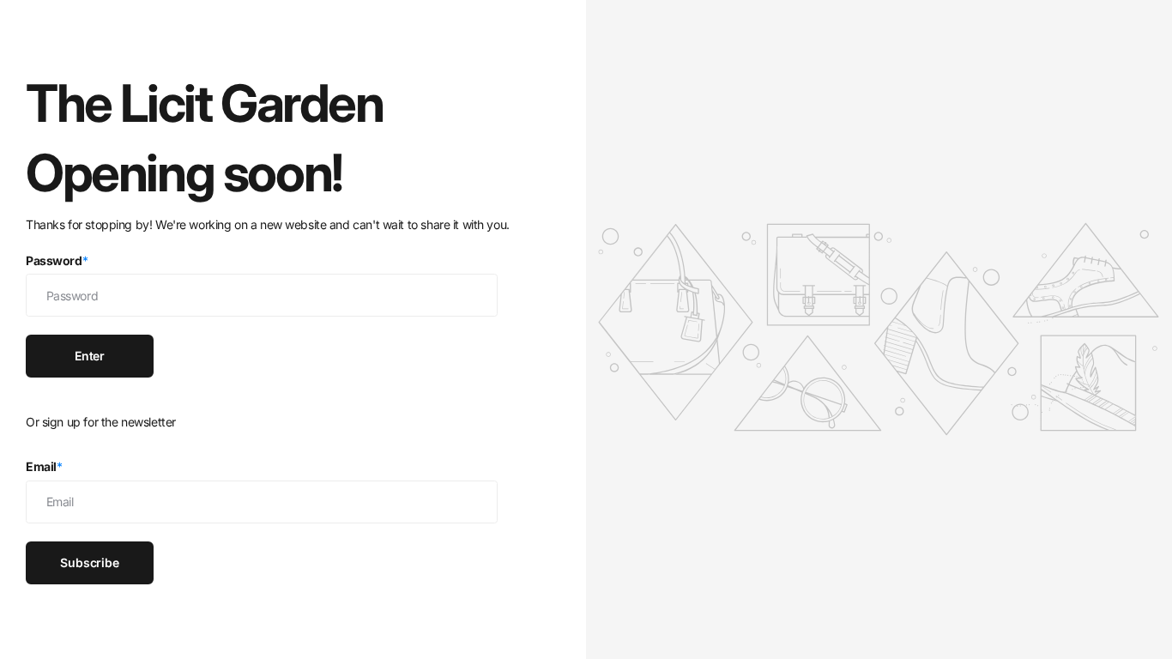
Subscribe (89, 562)
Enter (90, 355)
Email (44, 466)
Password (57, 260)
